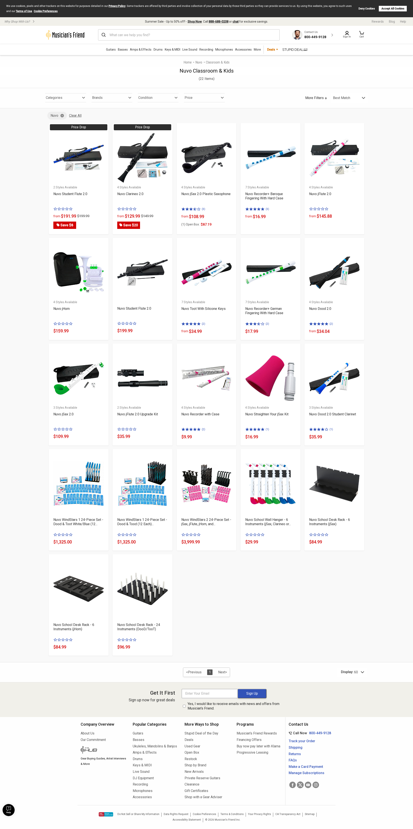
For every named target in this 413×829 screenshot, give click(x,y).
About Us (87, 733)
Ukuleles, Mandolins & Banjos (155, 746)
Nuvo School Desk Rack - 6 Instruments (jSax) (329, 522)
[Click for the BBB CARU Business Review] (106, 814)
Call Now (309, 733)
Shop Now (195, 21)
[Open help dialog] (9, 810)
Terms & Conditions (232, 814)
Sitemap (309, 814)
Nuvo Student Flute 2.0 (70, 194)
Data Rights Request (176, 814)
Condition (145, 98)
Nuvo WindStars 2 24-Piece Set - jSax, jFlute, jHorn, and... (206, 522)
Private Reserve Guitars (202, 778)
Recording (206, 49)
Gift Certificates (196, 791)
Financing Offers (249, 740)
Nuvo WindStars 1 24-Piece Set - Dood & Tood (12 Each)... (142, 522)
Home (187, 62)
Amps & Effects (140, 49)
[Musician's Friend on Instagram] (316, 785)
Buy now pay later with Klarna (258, 746)
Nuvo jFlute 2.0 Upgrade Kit (137, 414)
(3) (203, 209)
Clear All (75, 115)
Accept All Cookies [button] (392, 8)
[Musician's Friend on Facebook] (292, 785)
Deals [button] (271, 49)
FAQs (293, 760)
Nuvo (198, 62)
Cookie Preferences (46, 11)
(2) (203, 323)
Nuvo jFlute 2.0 (320, 194)
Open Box (192, 752)
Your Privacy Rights (259, 814)
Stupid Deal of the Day (201, 733)
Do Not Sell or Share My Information (138, 814)
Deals (189, 740)
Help (403, 21)
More (257, 49)
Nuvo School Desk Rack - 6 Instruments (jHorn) (73, 627)
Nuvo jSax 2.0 (63, 414)
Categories (54, 98)
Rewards (378, 21)
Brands (97, 98)
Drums (158, 49)
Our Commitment (93, 740)
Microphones (224, 49)
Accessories (243, 49)
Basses (123, 49)
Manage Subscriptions (306, 773)
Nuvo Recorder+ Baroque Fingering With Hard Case (264, 196)
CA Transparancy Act (288, 814)
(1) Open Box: (190, 224)
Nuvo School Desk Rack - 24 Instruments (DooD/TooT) (138, 627)
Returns (295, 754)
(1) (267, 429)
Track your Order (302, 741)
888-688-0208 (218, 21)
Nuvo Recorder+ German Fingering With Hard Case (264, 311)
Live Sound (189, 49)
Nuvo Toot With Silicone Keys (203, 309)
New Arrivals (194, 772)
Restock (191, 759)
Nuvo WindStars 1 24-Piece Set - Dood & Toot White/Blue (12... (78, 522)
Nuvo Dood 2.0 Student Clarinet (332, 414)
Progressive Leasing (252, 752)
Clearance (192, 784)
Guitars (111, 49)
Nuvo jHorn (61, 309)
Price (189, 98)
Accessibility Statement (187, 819)
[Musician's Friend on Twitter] (300, 785)
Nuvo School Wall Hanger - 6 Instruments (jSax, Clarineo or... (268, 522)
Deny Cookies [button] (367, 8)
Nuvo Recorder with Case (200, 414)
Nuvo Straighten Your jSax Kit (266, 414)
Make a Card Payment (306, 767)
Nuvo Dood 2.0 (320, 309)
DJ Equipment (143, 778)
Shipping (295, 747)
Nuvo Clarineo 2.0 (130, 194)
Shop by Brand (195, 765)
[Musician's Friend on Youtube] (308, 785)
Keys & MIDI (172, 49)
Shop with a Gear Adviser (203, 797)
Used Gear (192, 746)
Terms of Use (24, 11)
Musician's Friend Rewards (257, 733)
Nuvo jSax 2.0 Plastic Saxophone (206, 194)
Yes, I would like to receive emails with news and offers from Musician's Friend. (233, 706)
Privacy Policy (117, 6)
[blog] (103, 750)
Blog (392, 21)
